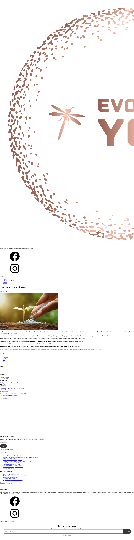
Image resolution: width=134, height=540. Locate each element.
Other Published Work (8, 280)
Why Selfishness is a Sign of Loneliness (13, 467)
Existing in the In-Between (9, 395)
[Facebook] (14, 261)
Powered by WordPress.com (7, 521)
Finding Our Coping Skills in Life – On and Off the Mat (17, 461)
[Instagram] (14, 273)
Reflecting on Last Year (9, 468)
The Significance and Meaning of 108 (9, 383)
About (4, 279)
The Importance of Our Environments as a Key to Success (17, 475)
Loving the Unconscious (9, 478)
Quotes (5, 282)
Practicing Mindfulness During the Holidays (14, 393)
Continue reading (67, 535)
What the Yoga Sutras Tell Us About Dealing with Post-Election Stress (20, 457)
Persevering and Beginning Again (11, 464)
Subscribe (127, 531)
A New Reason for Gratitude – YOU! (12, 465)
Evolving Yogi (3, 291)
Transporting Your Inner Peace (10, 477)
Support (5, 283)
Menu (2, 276)
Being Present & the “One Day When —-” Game (12, 388)
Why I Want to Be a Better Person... (12, 474)
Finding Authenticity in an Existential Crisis (13, 462)
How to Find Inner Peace (9, 458)
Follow (3, 446)
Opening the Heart (4, 377)
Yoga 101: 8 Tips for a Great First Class (12, 455)
